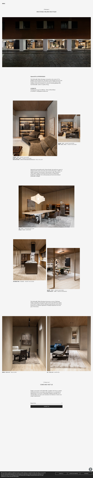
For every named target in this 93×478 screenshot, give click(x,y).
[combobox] (46, 402)
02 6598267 (33, 91)
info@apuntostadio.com (42, 91)
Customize (86, 473)
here (29, 475)
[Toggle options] (61, 403)
